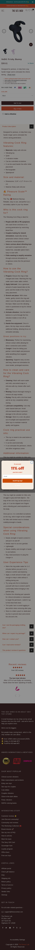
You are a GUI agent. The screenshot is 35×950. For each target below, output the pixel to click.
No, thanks (17, 485)
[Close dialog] (32, 462)
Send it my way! (17, 481)
